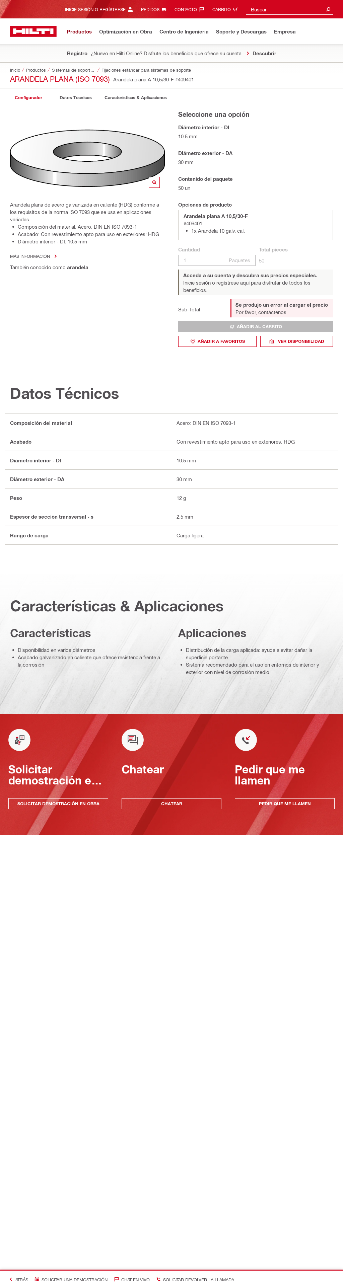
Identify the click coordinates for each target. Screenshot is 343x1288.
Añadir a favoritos (221, 341)
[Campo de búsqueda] (328, 9)
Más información (30, 255)
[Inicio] (33, 31)
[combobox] (289, 9)
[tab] (28, 97)
